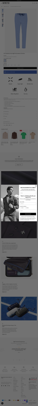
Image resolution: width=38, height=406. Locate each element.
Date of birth (22, 201)
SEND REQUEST (28, 214)
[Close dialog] (36, 186)
